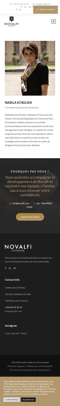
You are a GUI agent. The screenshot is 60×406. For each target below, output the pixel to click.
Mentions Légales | (16, 366)
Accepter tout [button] (28, 399)
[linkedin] (20, 10)
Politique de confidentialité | (39, 366)
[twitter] (15, 268)
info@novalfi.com (43, 4)
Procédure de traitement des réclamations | (30, 369)
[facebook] (16, 10)
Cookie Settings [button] (11, 399)
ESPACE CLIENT (47, 9)
